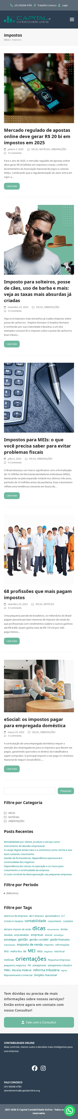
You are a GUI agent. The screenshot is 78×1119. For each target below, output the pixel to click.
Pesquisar (65, 791)
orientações (31, 958)
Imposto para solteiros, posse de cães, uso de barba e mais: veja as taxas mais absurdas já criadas (37, 291)
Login (65, 5)
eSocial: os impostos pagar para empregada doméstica (35, 722)
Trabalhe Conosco (47, 5)
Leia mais (12, 186)
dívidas (64, 929)
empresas (37, 935)
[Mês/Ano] (12, 893)
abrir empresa (36, 915)
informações (62, 944)
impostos (49, 944)
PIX (29, 965)
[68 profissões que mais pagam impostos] (39, 549)
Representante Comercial (18, 975)
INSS (6, 951)
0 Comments (15, 153)
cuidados (68, 921)
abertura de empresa (16, 916)
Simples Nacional (45, 975)
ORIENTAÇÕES (58, 149)
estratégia (58, 935)
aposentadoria (52, 915)
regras (64, 970)
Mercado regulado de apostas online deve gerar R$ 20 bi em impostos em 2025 (37, 136)
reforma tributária (46, 970)
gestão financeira (59, 939)
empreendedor (21, 935)
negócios (48, 951)
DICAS (34, 149)
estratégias (10, 939)
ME (24, 951)
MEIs (40, 951)
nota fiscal (59, 951)
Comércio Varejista (13, 921)
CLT (63, 915)
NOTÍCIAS (44, 149)
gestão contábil (38, 939)
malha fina (16, 951)
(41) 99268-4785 (24, 5)
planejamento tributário (60, 965)
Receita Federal (21, 970)
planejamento (39, 965)
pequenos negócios (15, 965)
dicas (39, 928)
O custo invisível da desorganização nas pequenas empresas (38, 874)
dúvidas (8, 935)
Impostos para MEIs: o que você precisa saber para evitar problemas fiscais (37, 445)
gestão (23, 939)
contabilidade (35, 920)
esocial (48, 935)
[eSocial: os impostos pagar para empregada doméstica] (39, 685)
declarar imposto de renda (17, 929)
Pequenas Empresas (59, 960)
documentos (53, 929)
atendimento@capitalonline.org (22, 1090)
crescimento (55, 921)
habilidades (9, 945)
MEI (32, 951)
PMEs (7, 970)
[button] (72, 19)
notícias (9, 960)
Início (7, 39)
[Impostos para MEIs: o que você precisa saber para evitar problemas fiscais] (39, 397)
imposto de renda (30, 944)
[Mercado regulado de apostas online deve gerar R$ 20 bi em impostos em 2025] (39, 88)
